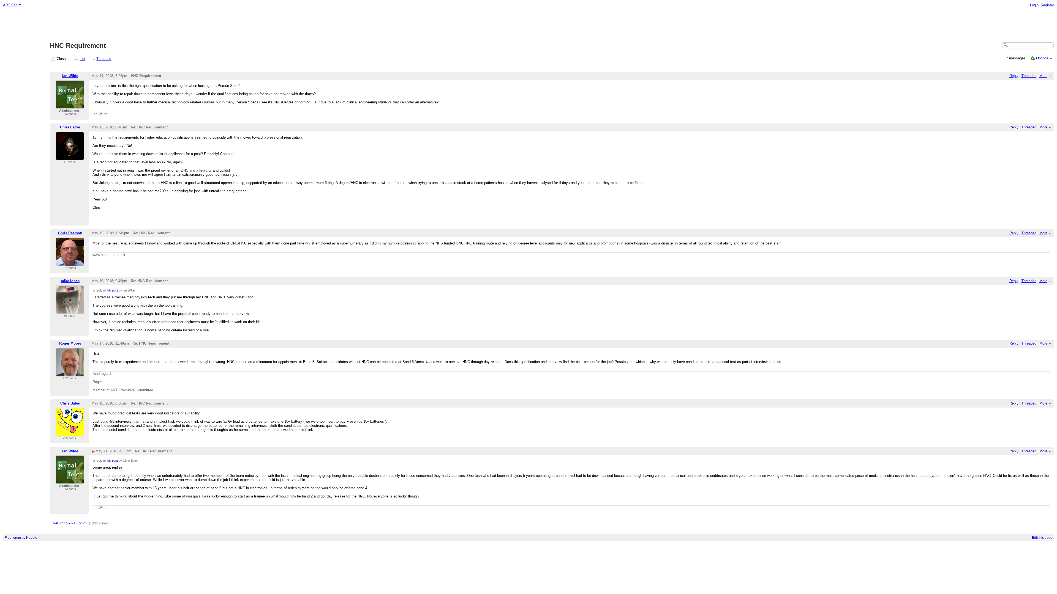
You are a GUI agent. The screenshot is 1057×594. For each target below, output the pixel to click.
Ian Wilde (70, 76)
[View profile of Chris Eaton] (70, 157)
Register (1047, 5)
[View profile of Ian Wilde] (70, 105)
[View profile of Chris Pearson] (70, 263)
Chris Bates (70, 403)
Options (1042, 58)
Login (1034, 5)
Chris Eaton (70, 127)
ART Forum (12, 5)
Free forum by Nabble (21, 538)
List (82, 59)
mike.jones (70, 281)
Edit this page (1042, 538)
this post (112, 290)
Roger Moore (70, 343)
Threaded (103, 59)
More (1043, 76)
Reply (1013, 76)
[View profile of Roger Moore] (70, 373)
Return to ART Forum (70, 523)
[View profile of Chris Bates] (70, 433)
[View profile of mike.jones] (70, 311)
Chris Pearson (70, 233)
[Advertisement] (528, 25)
